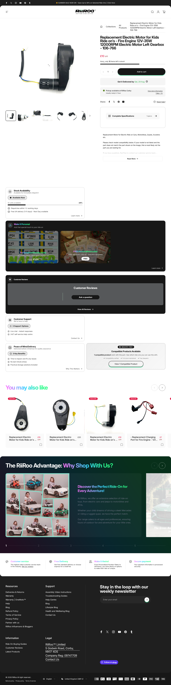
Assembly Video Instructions (58, 592)
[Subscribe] (146, 599)
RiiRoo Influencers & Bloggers (19, 626)
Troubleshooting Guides (56, 596)
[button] (33, 247)
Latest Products (13, 652)
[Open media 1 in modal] (49, 65)
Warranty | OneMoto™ (16, 600)
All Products (123, 26)
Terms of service (30, 681)
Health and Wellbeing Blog (57, 611)
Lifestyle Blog (51, 607)
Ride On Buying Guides (16, 644)
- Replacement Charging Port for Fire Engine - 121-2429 (144, 438)
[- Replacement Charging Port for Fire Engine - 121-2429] (146, 414)
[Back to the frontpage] (101, 26)
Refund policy (10, 681)
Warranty (10, 596)
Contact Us (50, 615)
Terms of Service (13, 615)
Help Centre (50, 600)
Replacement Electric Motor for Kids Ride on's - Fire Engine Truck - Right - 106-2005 (63, 438)
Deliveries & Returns (15, 592)
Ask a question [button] (85, 297)
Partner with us (12, 622)
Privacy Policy (12, 619)
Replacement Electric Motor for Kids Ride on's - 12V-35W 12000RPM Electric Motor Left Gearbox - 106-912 (103, 438)
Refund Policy (12, 611)
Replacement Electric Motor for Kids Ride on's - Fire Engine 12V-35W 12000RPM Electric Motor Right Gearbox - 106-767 (22, 438)
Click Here (111, 3)
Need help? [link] (161, 102)
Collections (111, 26)
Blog (8, 607)
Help (8, 603)
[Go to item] (11, 115)
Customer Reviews (14, 648)
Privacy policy (20, 681)
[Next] (86, 65)
